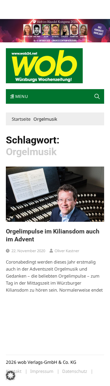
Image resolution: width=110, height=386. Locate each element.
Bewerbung (39, 12)
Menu (21, 96)
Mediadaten (16, 5)
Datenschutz (74, 371)
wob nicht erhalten (46, 5)
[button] (97, 96)
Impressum (16, 12)
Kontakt (73, 5)
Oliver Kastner (67, 250)
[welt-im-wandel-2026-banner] (55, 30)
